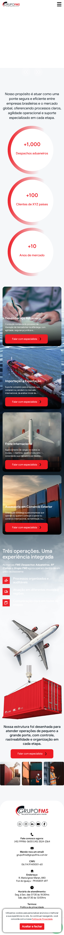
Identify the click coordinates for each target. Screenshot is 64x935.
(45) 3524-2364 (42, 841)
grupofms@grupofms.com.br (32, 854)
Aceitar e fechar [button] (32, 926)
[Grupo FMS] (11, 3)
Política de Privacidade (42, 919)
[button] (59, 4)
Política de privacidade (32, 907)
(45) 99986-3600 (23, 841)
